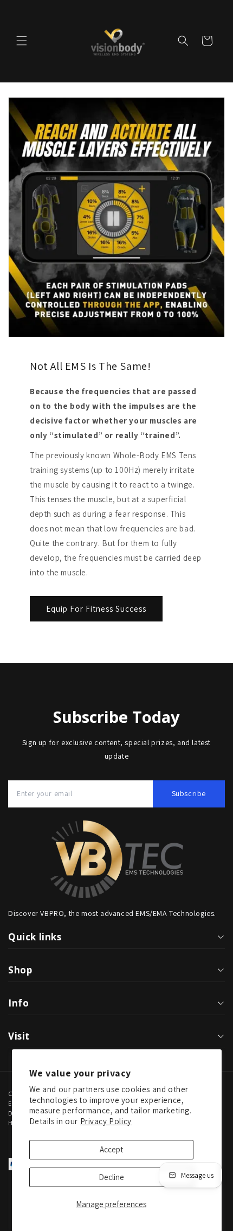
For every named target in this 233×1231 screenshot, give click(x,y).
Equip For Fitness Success (96, 609)
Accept (111, 1149)
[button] (22, 41)
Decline (111, 1177)
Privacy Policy (106, 1121)
